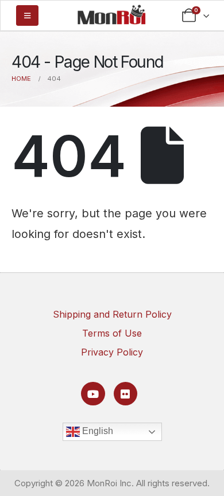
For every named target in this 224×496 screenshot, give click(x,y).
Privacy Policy (112, 352)
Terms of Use (112, 333)
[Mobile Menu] (27, 15)
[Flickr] (125, 393)
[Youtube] (93, 393)
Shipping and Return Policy (112, 314)
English (96, 431)
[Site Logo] (111, 14)
